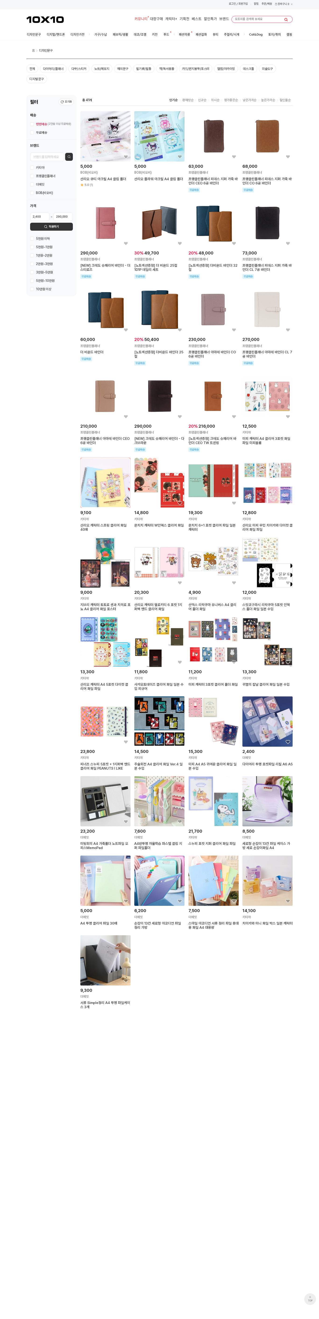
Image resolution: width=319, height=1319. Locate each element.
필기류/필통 (143, 69)
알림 (256, 4)
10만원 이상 (43, 289)
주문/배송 (267, 4)
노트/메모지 (101, 69)
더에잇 (40, 184)
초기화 (68, 101)
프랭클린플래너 (45, 176)
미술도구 (267, 69)
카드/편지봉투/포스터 (195, 69)
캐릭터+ (171, 19)
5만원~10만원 (45, 281)
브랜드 (224, 19)
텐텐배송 (53, 124)
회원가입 (243, 4)
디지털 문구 (36, 79)
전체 (32, 69)
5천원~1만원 (44, 247)
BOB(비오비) (44, 192)
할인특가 (210, 19)
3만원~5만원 (44, 272)
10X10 (45, 19)
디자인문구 (46, 50)
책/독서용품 (166, 69)
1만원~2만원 (44, 255)
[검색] (286, 19)
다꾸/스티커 (78, 69)
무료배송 (41, 132)
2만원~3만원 (44, 264)
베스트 (197, 19)
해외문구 (122, 69)
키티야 (40, 167)
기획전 (184, 19)
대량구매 (156, 19)
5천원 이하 (43, 238)
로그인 (232, 4)
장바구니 (283, 4)
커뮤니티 (141, 19)
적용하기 (54, 226)
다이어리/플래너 (53, 69)
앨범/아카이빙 (226, 69)
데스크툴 (248, 69)
